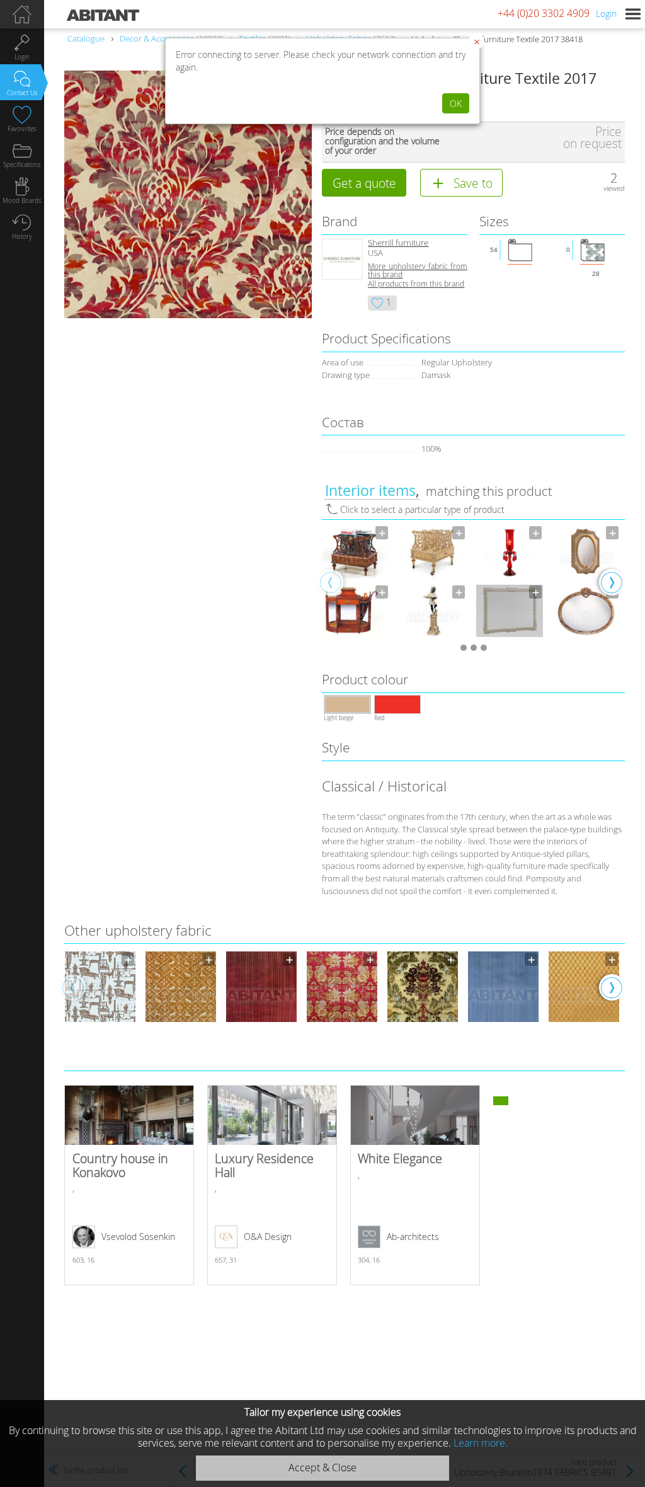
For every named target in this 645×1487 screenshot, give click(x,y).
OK (456, 104)
